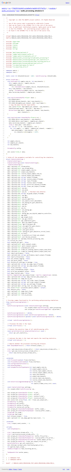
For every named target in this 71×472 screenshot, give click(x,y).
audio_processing (8, 11)
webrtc (4, 8)
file (37, 15)
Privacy (15, 469)
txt (64, 469)
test (17, 11)
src (9, 8)
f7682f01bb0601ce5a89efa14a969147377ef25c (29, 8)
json (67, 469)
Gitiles (10, 469)
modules (52, 8)
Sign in (67, 3)
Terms (20, 469)
